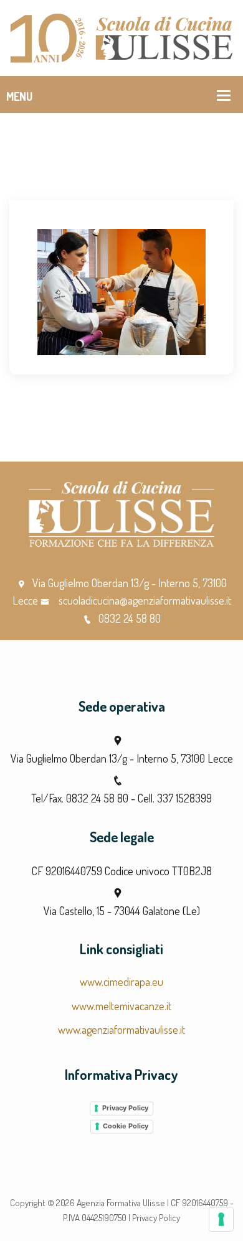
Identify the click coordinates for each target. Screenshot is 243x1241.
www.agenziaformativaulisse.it (121, 1029)
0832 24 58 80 (129, 618)
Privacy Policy (125, 1108)
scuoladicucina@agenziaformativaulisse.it (143, 600)
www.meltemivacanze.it (121, 1006)
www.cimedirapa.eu (121, 981)
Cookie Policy (125, 1126)
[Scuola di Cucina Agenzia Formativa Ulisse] (121, 36)
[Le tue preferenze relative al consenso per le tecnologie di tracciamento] (221, 1219)
